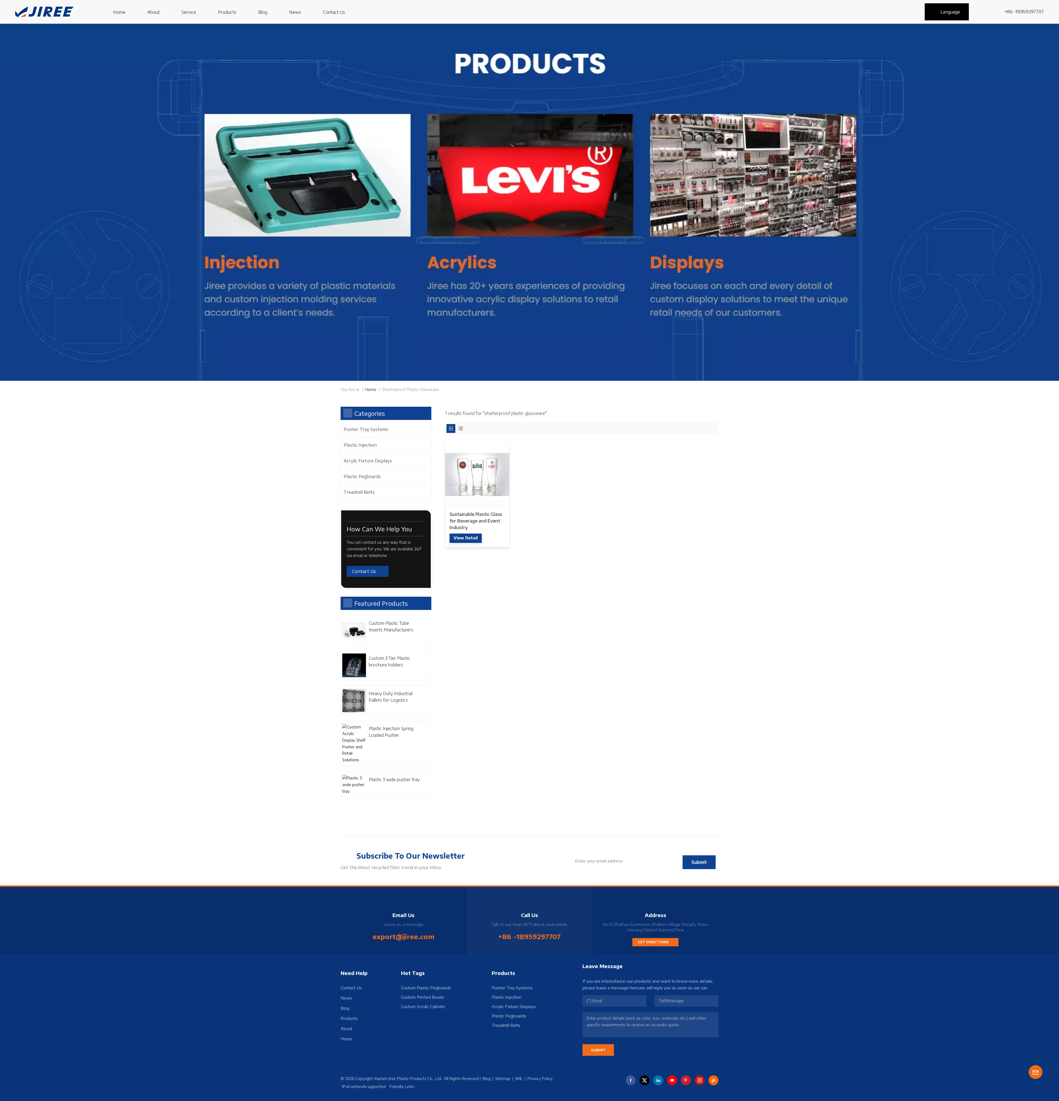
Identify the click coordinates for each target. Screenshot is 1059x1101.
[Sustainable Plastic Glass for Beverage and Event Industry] (477, 475)
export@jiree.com (403, 936)
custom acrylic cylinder (423, 1006)
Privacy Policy (540, 1078)
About (153, 12)
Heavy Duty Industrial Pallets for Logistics (390, 697)
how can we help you (379, 529)
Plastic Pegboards (362, 476)
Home (119, 12)
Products (227, 12)
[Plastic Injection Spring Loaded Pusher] (354, 743)
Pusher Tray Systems (366, 429)
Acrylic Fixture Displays (368, 461)
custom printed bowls (422, 997)
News (295, 12)
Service (188, 12)
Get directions (653, 942)
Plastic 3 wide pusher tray (394, 779)
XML (519, 1078)
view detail (466, 537)
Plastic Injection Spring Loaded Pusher (391, 732)
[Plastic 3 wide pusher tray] (354, 784)
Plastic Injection (360, 445)
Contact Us (334, 12)
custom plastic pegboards (426, 987)
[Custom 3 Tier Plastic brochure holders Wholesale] (354, 665)
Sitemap (502, 1078)
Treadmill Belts (359, 492)
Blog (262, 12)
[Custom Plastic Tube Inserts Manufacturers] (354, 630)
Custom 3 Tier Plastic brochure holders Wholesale (389, 661)
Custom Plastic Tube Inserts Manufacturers (391, 626)
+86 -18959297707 (1024, 11)
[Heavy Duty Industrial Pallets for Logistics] (354, 700)
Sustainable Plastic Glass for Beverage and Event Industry (476, 520)
